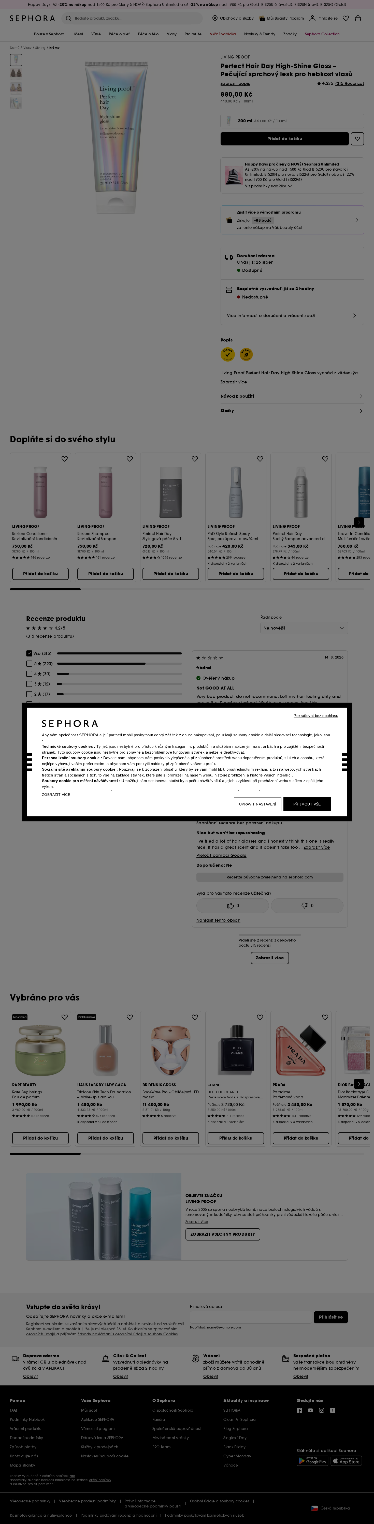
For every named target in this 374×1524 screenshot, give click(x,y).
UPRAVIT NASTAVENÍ (257, 804)
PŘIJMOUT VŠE (307, 804)
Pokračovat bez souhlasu (316, 715)
